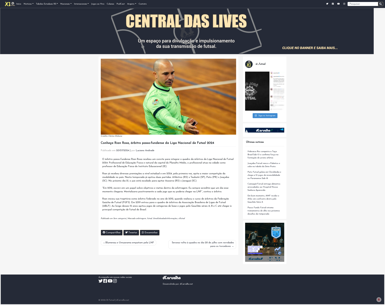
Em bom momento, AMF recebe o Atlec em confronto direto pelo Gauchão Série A (263, 199)
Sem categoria (119, 218)
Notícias (28, 4)
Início (18, 4)
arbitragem (141, 218)
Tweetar (132, 232)
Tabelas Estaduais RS (46, 4)
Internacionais (80, 4)
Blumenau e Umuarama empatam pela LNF (129, 243)
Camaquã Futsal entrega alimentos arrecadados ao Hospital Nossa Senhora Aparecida (264, 187)
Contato (143, 4)
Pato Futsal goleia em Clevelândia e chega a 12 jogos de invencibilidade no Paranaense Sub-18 (264, 175)
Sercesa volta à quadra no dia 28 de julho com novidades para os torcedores (203, 245)
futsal (149, 218)
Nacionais (65, 4)
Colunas (110, 4)
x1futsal (181, 218)
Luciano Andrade (145, 150)
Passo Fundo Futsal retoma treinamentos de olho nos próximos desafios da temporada (264, 211)
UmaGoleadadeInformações (165, 218)
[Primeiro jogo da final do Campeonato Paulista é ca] (264, 91)
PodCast (121, 4)
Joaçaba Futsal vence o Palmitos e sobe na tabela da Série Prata (264, 165)
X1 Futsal (110, 300)
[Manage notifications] (378, 299)
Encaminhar (151, 232)
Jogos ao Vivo (97, 4)
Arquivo (130, 4)
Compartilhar (113, 232)
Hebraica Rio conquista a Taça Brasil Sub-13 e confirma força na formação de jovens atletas (263, 154)
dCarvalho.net (186, 284)
